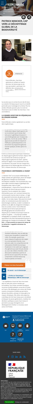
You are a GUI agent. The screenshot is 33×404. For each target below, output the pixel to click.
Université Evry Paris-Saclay (10, 7)
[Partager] (29, 17)
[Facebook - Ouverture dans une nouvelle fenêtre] (8, 357)
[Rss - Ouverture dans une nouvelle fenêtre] (24, 357)
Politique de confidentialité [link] (22, 402)
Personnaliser (9, 402)
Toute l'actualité (8, 9)
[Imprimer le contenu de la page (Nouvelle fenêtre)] (23, 17)
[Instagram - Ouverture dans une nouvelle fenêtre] (12, 357)
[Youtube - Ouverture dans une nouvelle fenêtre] (20, 357)
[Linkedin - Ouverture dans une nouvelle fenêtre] (16, 357)
